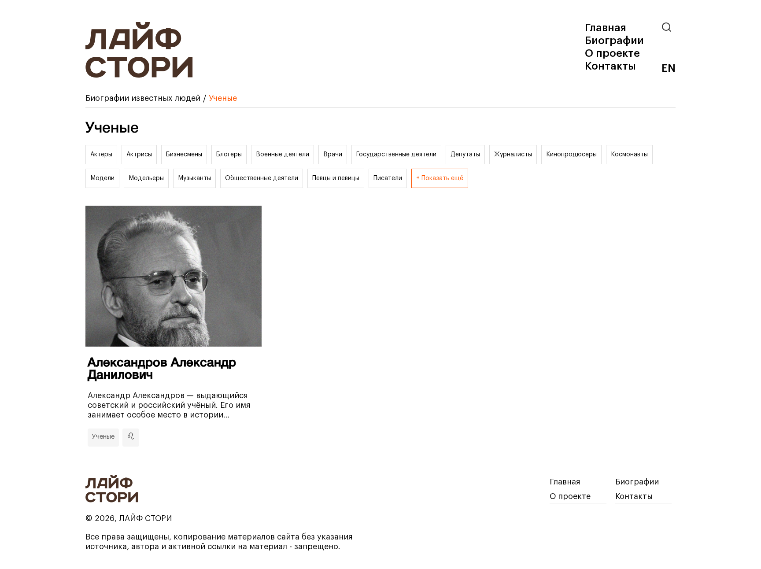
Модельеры (146, 178)
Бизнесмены (184, 154)
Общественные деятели (261, 178)
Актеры (101, 154)
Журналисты (513, 154)
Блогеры (229, 154)
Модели (102, 178)
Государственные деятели (396, 154)
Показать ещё (442, 178)
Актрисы (139, 154)
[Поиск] (668, 27)
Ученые (103, 436)
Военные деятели (282, 154)
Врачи (332, 154)
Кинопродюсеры (571, 154)
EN (668, 68)
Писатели (387, 178)
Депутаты (465, 154)
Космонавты (629, 154)
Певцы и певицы (335, 178)
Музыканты (194, 178)
